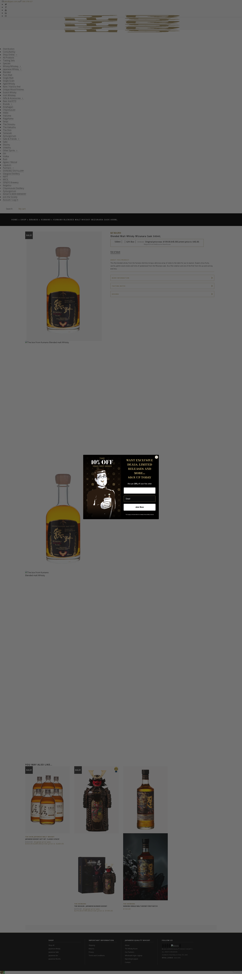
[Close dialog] (156, 457)
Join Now (139, 507)
